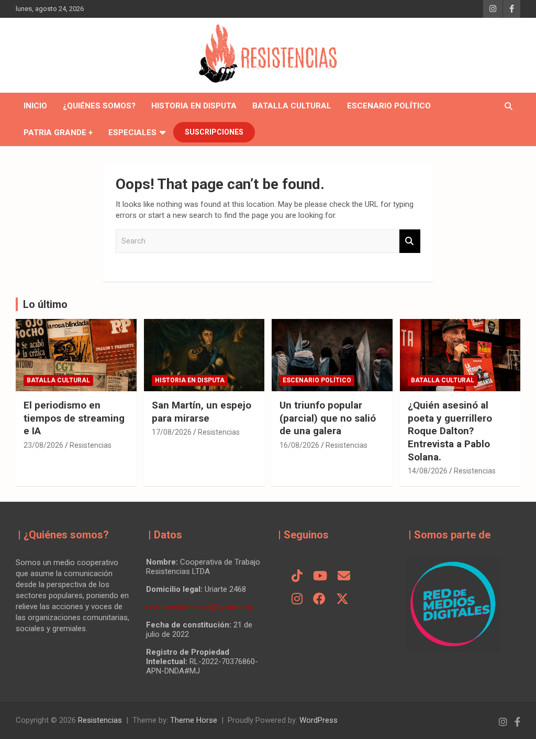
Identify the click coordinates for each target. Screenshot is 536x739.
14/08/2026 (428, 471)
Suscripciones (214, 132)
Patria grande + (58, 132)
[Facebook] (319, 600)
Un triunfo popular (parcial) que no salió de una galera (328, 418)
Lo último (45, 304)
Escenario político (389, 106)
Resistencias (90, 445)
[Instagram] (297, 600)
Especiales (132, 132)
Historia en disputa (194, 106)
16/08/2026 (299, 445)
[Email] (344, 577)
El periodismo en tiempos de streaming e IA (74, 418)
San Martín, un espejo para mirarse (201, 411)
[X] (342, 600)
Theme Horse (193, 720)
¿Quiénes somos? (99, 106)
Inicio (35, 106)
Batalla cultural (291, 106)
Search (409, 241)
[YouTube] (320, 577)
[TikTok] (297, 577)
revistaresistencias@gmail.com (200, 607)
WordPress (318, 720)
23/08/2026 (43, 445)
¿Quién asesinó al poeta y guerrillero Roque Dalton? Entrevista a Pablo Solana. (450, 431)
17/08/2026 (172, 432)
